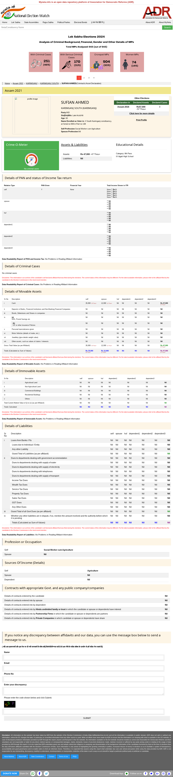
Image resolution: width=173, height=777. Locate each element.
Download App (116, 773)
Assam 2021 (18, 83)
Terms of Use (63, 756)
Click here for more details (142, 113)
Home (4, 22)
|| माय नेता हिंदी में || (97, 22)
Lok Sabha (15, 22)
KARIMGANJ (31, 83)
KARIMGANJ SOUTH (49, 83)
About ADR (150, 22)
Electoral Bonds (80, 22)
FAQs (74, 756)
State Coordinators (37, 756)
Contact (51, 756)
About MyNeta (165, 22)
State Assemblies (31, 22)
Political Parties (63, 22)
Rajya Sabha (48, 22)
